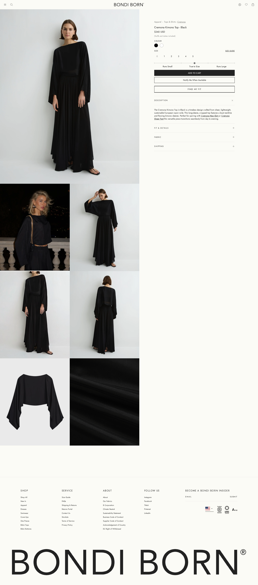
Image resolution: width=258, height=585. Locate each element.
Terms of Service (68, 521)
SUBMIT (233, 497)
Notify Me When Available (194, 80)
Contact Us (66, 513)
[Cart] (252, 4)
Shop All (24, 497)
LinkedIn (147, 513)
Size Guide (66, 497)
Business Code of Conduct (113, 517)
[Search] (11, 4)
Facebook (148, 501)
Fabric (157, 137)
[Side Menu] (5, 4)
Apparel (157, 21)
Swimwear (24, 513)
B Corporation (108, 505)
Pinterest (147, 509)
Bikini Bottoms (26, 529)
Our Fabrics (107, 501)
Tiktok (146, 505)
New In (23, 501)
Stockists (65, 517)
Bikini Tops (25, 525)
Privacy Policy (67, 525)
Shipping (159, 146)
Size (156, 51)
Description (161, 100)
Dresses (23, 509)
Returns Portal (67, 509)
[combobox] (209, 509)
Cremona (181, 21)
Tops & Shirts (170, 21)
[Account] (239, 4)
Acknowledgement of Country (114, 525)
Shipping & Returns (69, 505)
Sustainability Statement (112, 513)
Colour (158, 41)
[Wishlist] (246, 4)
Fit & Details (161, 128)
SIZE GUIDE (230, 51)
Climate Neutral (109, 509)
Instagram (148, 497)
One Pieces (25, 521)
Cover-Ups (25, 517)
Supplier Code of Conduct (113, 521)
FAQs (64, 501)
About (105, 497)
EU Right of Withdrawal (112, 529)
